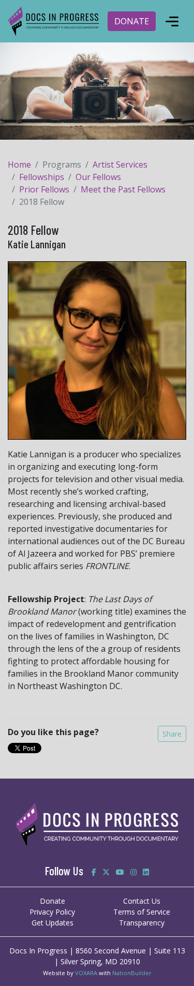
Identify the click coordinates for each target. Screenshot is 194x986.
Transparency (142, 923)
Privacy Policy (52, 912)
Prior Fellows (44, 189)
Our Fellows (98, 177)
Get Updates (52, 923)
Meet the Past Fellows (123, 189)
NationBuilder (132, 973)
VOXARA (86, 973)
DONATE (131, 21)
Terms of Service (141, 912)
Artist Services (120, 164)
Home (19, 164)
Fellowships (41, 177)
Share (172, 734)
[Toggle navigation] (172, 21)
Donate (52, 901)
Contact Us (141, 901)
